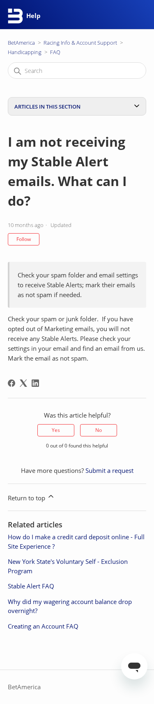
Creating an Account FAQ (43, 626)
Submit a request (109, 470)
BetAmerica (21, 42)
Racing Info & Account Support (80, 42)
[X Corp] (23, 383)
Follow (23, 239)
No (98, 430)
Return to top (27, 498)
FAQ (55, 52)
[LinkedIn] (35, 383)
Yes (56, 430)
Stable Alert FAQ (31, 586)
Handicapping (24, 52)
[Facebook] (11, 383)
